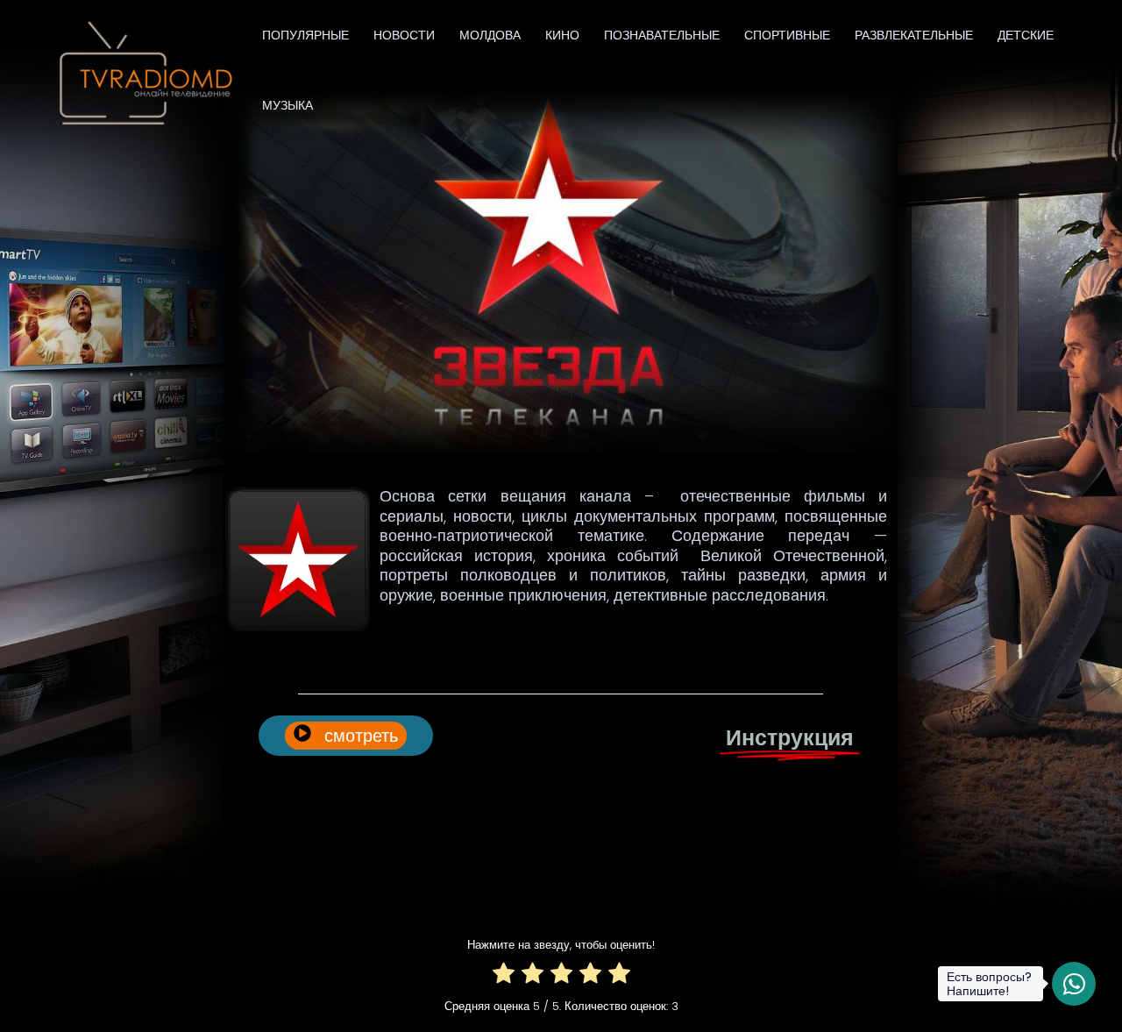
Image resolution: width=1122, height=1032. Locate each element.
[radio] (504, 976)
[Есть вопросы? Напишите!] (1074, 984)
